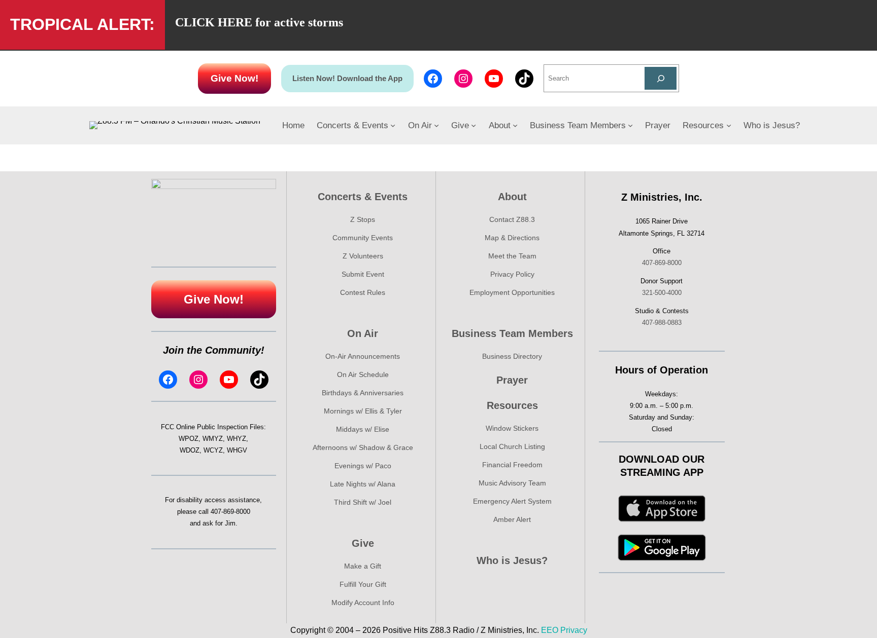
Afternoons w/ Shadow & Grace (363, 447)
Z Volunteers (363, 256)
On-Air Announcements (362, 356)
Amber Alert (512, 519)
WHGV (237, 450)
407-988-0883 (662, 322)
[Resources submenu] (728, 125)
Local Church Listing (512, 446)
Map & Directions (512, 238)
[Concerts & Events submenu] (392, 125)
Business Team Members (512, 333)
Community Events (362, 238)
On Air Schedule (363, 374)
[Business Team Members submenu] (630, 125)
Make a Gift (362, 566)
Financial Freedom (512, 465)
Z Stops (362, 219)
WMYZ (213, 438)
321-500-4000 (662, 292)
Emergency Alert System (512, 501)
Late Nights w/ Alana (362, 484)
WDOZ (189, 450)
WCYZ (213, 450)
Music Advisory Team (512, 483)
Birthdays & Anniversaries (362, 393)
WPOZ (188, 438)
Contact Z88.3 (512, 219)
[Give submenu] (473, 125)
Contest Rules (362, 292)
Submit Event (363, 274)
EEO (549, 630)
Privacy (573, 630)
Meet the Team (512, 256)
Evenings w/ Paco (362, 466)
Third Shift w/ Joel (362, 502)
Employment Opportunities (512, 292)
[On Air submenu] (436, 125)
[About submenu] (515, 125)
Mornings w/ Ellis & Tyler (363, 411)
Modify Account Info (362, 602)
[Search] (661, 78)
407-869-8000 (230, 511)
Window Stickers (512, 428)
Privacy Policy (512, 274)
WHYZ (236, 438)
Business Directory (512, 356)
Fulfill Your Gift (363, 584)
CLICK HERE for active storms (259, 22)
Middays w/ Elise (362, 429)
